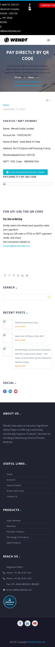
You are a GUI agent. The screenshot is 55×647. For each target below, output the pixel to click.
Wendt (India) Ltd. (36, 642)
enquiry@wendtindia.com (16, 246)
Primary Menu (48, 40)
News (6, 105)
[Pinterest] (14, 275)
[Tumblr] (18, 275)
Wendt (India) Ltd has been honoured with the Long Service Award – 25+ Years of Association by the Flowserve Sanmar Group (33, 355)
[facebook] (5, 392)
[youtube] (15, 392)
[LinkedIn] (30, 7)
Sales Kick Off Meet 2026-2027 (29, 336)
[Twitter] (9, 275)
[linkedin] (10, 392)
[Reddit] (27, 275)
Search (49, 297)
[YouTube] (30, 9)
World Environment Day (26, 322)
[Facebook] (30, 5)
